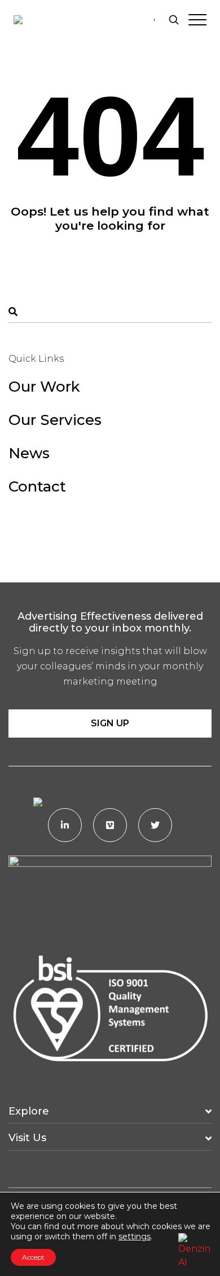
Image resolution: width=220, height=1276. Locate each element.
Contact (37, 486)
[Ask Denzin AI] (194, 1249)
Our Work (44, 387)
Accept (33, 1257)
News (29, 453)
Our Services (55, 420)
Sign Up (110, 723)
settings (134, 1236)
